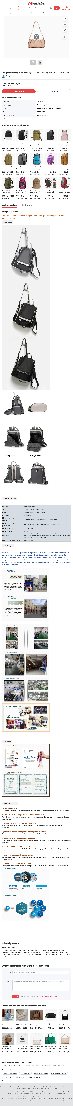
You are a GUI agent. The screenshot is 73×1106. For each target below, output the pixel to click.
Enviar (16, 996)
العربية (20, 1093)
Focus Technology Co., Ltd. (33, 1096)
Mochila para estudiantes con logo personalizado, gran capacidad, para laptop (50, 144)
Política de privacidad (35, 1086)
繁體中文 (25, 1091)
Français (38, 1091)
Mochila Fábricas (25, 1073)
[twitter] (56, 1088)
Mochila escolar (20, 1077)
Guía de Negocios (45, 1088)
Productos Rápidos (66, 1086)
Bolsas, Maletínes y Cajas (14, 13)
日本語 (31, 1091)
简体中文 (19, 1091)
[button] (3, 3)
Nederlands (27, 1093)
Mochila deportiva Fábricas (58, 1073)
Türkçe (44, 1093)
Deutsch (50, 1091)
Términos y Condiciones (64, 1100)
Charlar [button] (55, 91)
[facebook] (52, 1088)
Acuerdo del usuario (23, 1086)
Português (57, 1091)
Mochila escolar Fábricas (41, 1073)
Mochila (25, 13)
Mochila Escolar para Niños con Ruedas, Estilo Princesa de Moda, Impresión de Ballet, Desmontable (50, 168)
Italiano (64, 1091)
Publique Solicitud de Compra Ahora (48, 996)
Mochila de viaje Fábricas (10, 1073)
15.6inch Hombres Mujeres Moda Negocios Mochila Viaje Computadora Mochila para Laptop (22, 168)
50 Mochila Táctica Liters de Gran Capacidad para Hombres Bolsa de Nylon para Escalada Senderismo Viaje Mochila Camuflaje (8, 192)
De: (11, 972)
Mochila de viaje (7, 1077)
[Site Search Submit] (57, 8)
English (12, 1091)
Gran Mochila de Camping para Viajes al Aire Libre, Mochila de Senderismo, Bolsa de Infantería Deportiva (64, 192)
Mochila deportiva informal (36, 13)
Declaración (13, 1086)
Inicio (3, 13)
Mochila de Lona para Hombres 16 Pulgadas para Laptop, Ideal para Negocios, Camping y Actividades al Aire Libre (64, 168)
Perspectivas (35, 1088)
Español (44, 1091)
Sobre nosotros (4, 1086)
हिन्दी (33, 1093)
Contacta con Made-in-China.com (51, 1086)
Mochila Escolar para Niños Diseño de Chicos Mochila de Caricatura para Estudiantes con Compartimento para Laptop (22, 192)
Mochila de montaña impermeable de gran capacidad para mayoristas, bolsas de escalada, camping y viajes (36, 168)
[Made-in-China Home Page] (36, 3)
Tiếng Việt (51, 1093)
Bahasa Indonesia (60, 1093)
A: (11, 977)
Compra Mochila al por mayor (36, 1077)
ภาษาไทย (38, 1093)
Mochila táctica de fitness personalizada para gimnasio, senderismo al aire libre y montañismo (8, 168)
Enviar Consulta (19, 91)
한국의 (14, 1093)
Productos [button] (22, 8)
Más (3, 1080)
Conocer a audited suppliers (23, 1088)
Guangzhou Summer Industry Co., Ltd (16, 76)
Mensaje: (9, 981)
